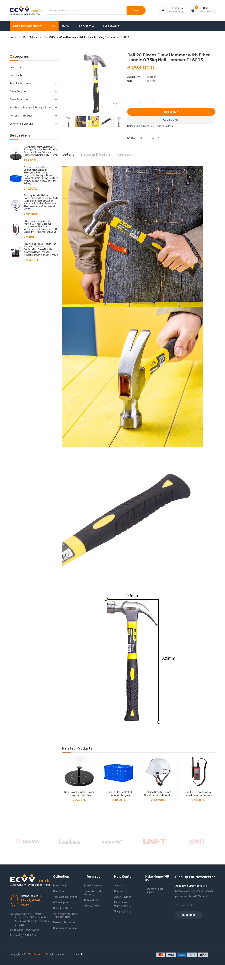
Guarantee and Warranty (92, 893)
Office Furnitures (62, 908)
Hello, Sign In (176, 8)
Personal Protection (64, 922)
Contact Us (120, 891)
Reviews (124, 154)
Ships (130, 126)
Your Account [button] (176, 11)
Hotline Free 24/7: (31, 896)
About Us (119, 885)
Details (68, 154)
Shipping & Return (95, 154)
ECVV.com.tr (37, 954)
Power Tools (60, 885)
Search (79, 954)
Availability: (133, 76)
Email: (13, 929)
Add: (12, 914)
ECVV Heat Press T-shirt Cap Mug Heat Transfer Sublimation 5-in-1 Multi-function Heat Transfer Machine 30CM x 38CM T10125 (41, 249)
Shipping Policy (122, 911)
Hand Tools (59, 891)
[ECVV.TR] (25, 8)
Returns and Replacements (122, 904)
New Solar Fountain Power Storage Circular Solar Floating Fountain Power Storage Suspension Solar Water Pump (41, 151)
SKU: (129, 81)
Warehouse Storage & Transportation (65, 915)
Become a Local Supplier (154, 890)
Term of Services (93, 885)
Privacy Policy (92, 905)
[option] (67, 121)
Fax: (12, 935)
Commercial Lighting (65, 928)
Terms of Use (91, 900)
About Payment (123, 896)
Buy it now (171, 111)
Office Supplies (61, 902)
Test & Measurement (65, 896)
